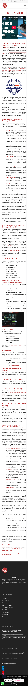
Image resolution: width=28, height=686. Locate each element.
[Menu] (25, 5)
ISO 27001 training (15, 250)
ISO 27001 (6, 47)
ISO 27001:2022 (15, 365)
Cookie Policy (5, 610)
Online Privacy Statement (7, 607)
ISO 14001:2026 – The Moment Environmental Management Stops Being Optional (11, 631)
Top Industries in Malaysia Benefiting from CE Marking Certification (13, 638)
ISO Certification (5, 600)
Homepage (4, 598)
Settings (14, 683)
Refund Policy (5, 614)
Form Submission (5, 612)
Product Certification (6, 603)
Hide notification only (18, 680)
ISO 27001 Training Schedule (15, 345)
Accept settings (8, 680)
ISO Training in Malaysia (7, 605)
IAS (10, 68)
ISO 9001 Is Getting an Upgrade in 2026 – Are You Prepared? (12, 634)
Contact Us (4, 616)
